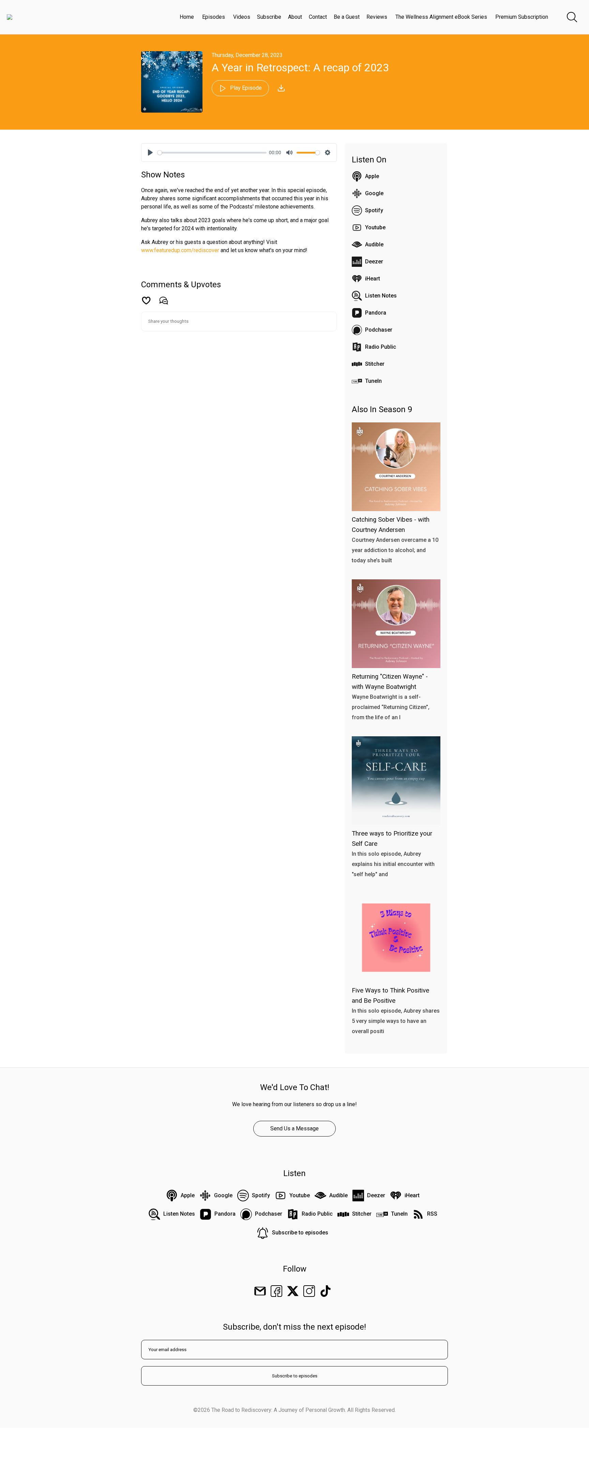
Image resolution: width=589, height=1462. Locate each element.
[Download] (281, 88)
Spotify (374, 210)
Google (374, 193)
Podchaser (378, 330)
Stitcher (374, 364)
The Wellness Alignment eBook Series (441, 17)
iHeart (372, 278)
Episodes (213, 17)
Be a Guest (347, 17)
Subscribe (269, 17)
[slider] (212, 152)
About (295, 17)
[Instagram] (309, 1291)
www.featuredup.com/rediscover (180, 250)
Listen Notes (381, 295)
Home (187, 17)
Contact (318, 17)
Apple (372, 176)
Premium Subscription (521, 17)
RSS (432, 1214)
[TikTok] (325, 1291)
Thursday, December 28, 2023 (247, 55)
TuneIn (373, 381)
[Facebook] (276, 1291)
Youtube (375, 227)
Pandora (375, 312)
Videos (241, 17)
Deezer (374, 261)
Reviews (376, 17)
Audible (374, 244)
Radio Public (380, 347)
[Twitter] (293, 1291)
